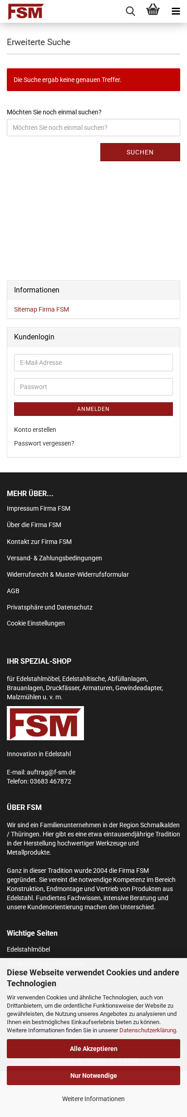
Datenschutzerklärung (147, 1030)
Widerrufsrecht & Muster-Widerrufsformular (68, 574)
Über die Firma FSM (34, 524)
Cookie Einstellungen (36, 623)
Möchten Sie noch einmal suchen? (54, 112)
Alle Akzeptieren (94, 1048)
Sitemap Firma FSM (41, 309)
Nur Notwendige (93, 1075)
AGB (13, 590)
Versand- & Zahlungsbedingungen (54, 558)
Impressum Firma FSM (38, 508)
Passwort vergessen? (44, 443)
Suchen (140, 152)
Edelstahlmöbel (28, 949)
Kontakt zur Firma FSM (39, 541)
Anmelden (93, 409)
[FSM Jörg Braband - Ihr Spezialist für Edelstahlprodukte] (22, 11)
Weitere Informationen (93, 1098)
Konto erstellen (35, 429)
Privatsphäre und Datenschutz (50, 607)
